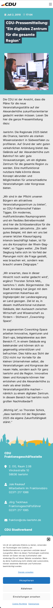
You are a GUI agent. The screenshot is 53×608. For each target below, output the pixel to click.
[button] (48, 539)
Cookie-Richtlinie (19, 604)
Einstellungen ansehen (26, 596)
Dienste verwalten (26, 572)
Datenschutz (33, 604)
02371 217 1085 (19, 510)
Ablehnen (26, 588)
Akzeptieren (26, 580)
